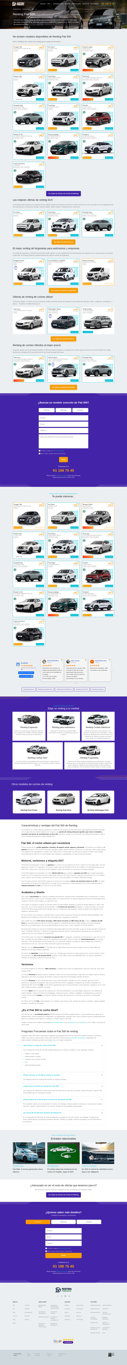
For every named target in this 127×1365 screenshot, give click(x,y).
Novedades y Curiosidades (89, 1166)
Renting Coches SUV (82, 689)
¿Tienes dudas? (95, 1309)
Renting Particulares (106, 1313)
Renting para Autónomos (45, 689)
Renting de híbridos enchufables (43, 1325)
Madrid (67, 1305)
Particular (47, 410)
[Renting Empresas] (29, 719)
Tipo (48, 4)
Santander (79, 1309)
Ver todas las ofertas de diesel (63, 339)
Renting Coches (26, 9)
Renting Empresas (28, 689)
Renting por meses (42, 1306)
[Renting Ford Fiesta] (29, 799)
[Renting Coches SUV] (38, 750)
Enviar (63, 459)
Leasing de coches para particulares (55, 1307)
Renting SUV (94, 1322)
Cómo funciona (107, 1305)
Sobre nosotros (96, 1305)
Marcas (67, 4)
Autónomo (63, 410)
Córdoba (67, 1316)
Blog (103, 1333)
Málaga (78, 1312)
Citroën (27, 1309)
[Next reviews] (111, 669)
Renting (43, 4)
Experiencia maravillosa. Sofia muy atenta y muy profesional (99, 669)
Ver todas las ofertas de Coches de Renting (63, 193)
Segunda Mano (58, 4)
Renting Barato (95, 1312)
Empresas (85, 4)
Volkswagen (28, 1312)
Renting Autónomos (94, 1318)
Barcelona (79, 1305)
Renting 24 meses (44, 1317)
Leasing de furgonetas (42, 1312)
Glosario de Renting (106, 1328)
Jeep (14, 1323)
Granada (67, 1319)
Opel (14, 1319)
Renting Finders (17, 9)
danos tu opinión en (25, 676)
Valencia (67, 1309)
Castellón (79, 1319)
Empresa (80, 410)
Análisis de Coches (18, 1166)
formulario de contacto (78, 1038)
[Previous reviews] (40, 669)
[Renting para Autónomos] (63, 719)
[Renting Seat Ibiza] (63, 799)
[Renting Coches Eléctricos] (98, 719)
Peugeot (27, 1316)
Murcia (78, 1316)
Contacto (105, 1309)
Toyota (15, 1316)
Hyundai (27, 1305)
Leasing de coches (54, 1312)
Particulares (76, 4)
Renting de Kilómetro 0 (54, 1324)
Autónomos (95, 4)
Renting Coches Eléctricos (64, 689)
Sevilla (67, 1312)
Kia (14, 1309)
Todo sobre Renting (53, 1166)
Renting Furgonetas (98, 689)
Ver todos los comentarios (26, 672)
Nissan (27, 1319)
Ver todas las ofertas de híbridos (63, 387)
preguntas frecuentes (62, 475)
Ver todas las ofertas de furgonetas (63, 290)
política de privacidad (58, 450)
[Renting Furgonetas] (89, 750)
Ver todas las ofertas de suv (63, 242)
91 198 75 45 (63, 470)
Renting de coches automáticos (54, 1319)
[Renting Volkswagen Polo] (98, 799)
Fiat (33, 9)
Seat (14, 1312)
